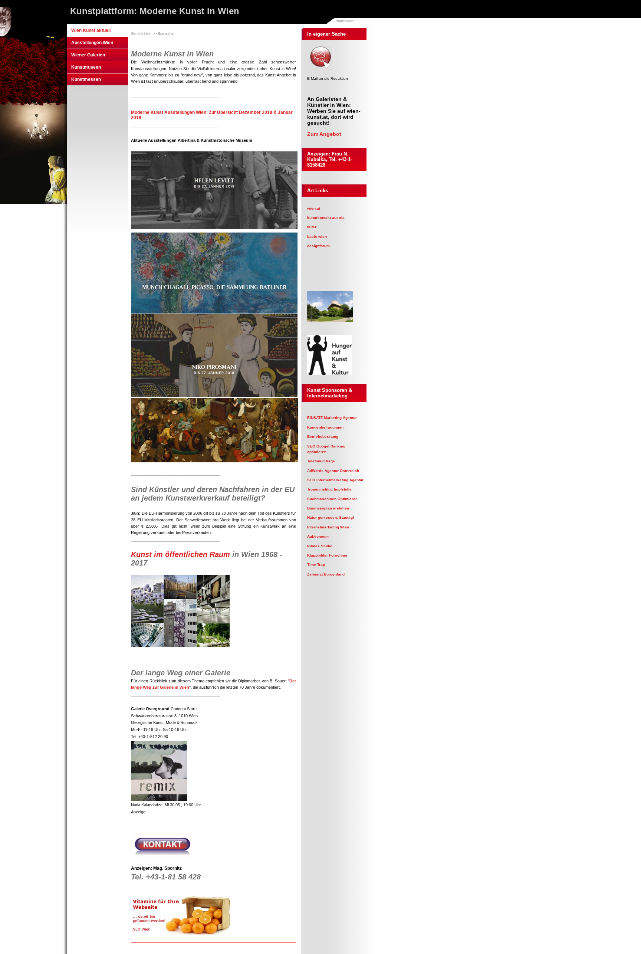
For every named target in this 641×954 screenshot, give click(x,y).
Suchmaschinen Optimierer (332, 499)
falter (311, 227)
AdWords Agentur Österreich (333, 471)
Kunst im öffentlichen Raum (180, 554)
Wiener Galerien (88, 55)
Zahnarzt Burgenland (326, 574)
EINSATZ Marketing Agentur (332, 418)
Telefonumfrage (321, 461)
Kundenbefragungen (325, 427)
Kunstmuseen (86, 67)
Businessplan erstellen (328, 508)
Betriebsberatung (322, 437)
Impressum (345, 21)
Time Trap (316, 565)
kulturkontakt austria (326, 218)
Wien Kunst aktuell (91, 30)
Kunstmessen (86, 79)
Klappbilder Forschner (327, 555)
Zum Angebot (324, 134)
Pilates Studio (319, 546)
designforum (318, 246)
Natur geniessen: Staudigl (330, 517)
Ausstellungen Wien (92, 42)
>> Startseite (163, 34)
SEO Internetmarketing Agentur (335, 480)
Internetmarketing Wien (328, 527)
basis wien (317, 237)
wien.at (313, 208)
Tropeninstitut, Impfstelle (329, 489)
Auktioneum (318, 536)
